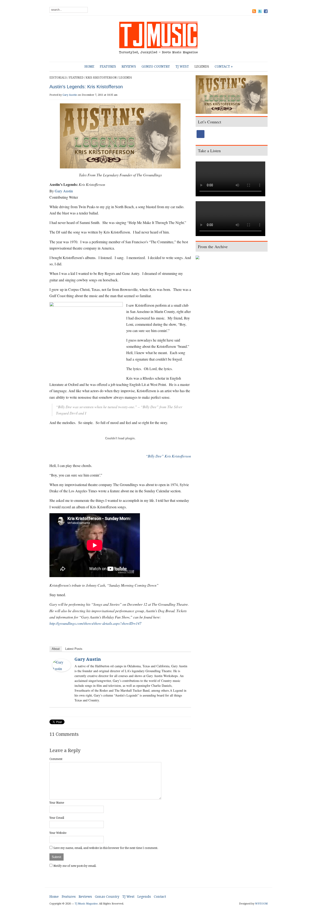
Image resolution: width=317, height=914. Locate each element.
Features (108, 66)
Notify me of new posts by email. (74, 866)
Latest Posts (73, 649)
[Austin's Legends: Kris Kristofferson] (232, 95)
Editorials (58, 77)
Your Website (57, 833)
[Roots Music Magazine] (158, 38)
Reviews (129, 66)
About (56, 649)
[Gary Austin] (61, 664)
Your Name (56, 802)
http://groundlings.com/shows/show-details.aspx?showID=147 (95, 623)
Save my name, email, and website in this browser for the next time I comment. (105, 848)
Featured (76, 77)
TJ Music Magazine (86, 903)
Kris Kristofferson (101, 77)
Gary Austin (69, 94)
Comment (55, 759)
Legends (201, 66)
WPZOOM (261, 903)
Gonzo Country (156, 66)
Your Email (56, 817)
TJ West (182, 66)
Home (89, 66)
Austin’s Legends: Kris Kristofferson (86, 86)
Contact (224, 66)
